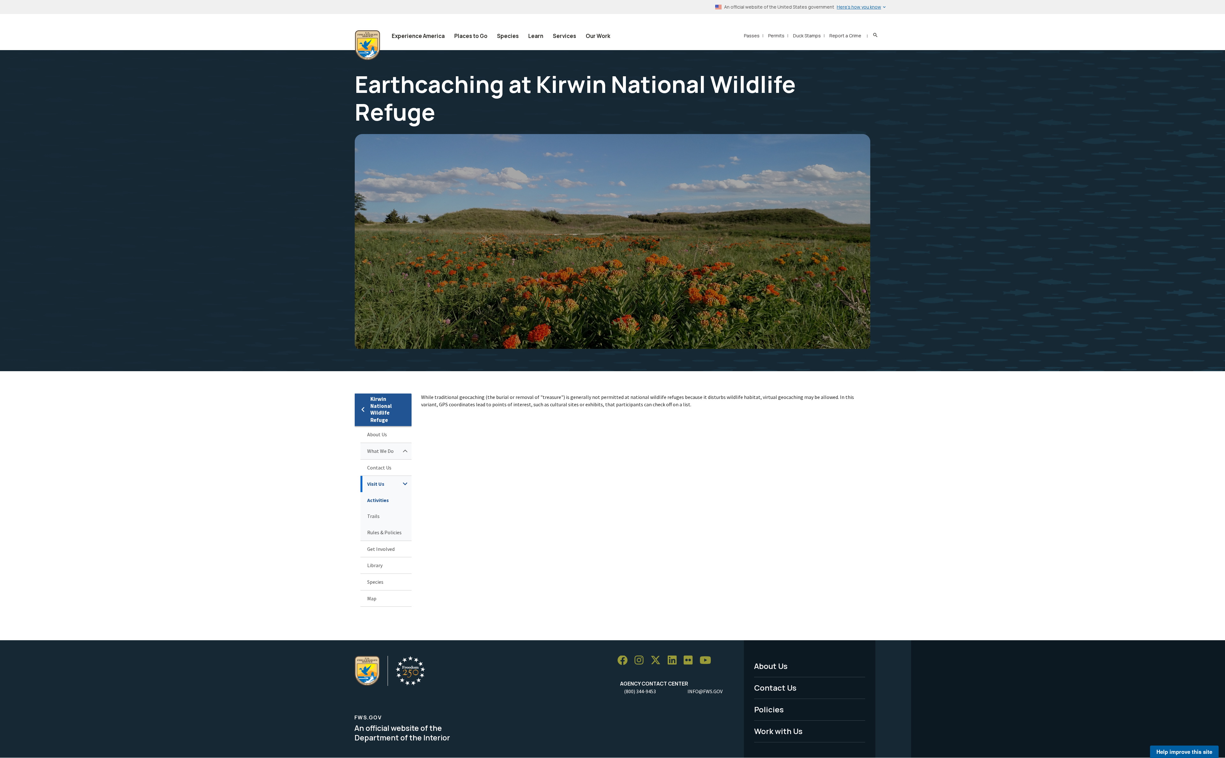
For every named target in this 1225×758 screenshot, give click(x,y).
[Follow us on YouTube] (708, 660)
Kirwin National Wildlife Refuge (381, 409)
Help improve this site (1184, 751)
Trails (373, 516)
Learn (535, 36)
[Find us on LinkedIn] (674, 660)
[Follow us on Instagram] (641, 660)
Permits (776, 36)
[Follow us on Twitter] (657, 660)
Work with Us (778, 731)
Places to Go (470, 36)
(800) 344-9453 (640, 691)
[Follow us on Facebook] (624, 660)
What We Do (380, 451)
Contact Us (379, 467)
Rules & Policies (384, 532)
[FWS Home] (367, 45)
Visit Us (375, 484)
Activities (378, 500)
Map (371, 598)
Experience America (418, 36)
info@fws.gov (705, 691)
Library (374, 565)
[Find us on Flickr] (690, 660)
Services (564, 36)
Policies (769, 709)
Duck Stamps (807, 36)
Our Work (598, 36)
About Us (377, 434)
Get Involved (381, 549)
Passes (752, 36)
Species (508, 36)
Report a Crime (845, 36)
